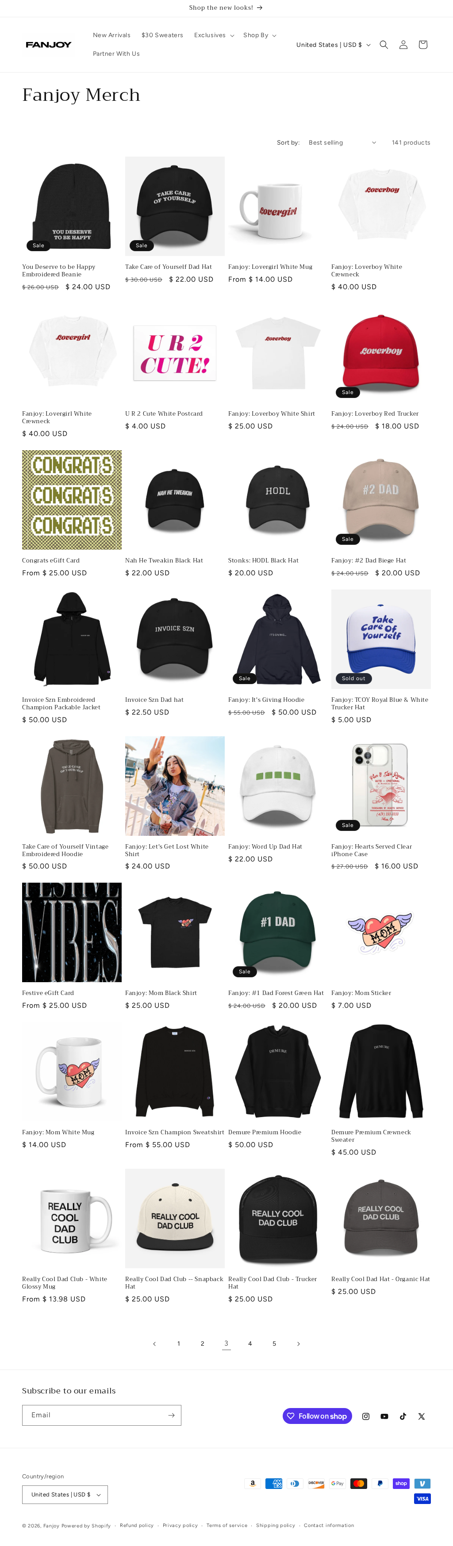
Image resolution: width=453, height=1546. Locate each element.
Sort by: (288, 142)
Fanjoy (51, 1526)
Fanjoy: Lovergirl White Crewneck (57, 417)
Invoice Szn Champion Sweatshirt (175, 1133)
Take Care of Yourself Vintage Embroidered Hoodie (65, 850)
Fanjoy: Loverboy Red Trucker (375, 414)
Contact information (329, 1525)
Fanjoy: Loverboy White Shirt (271, 414)
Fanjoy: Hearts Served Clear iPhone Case (371, 850)
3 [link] (226, 1343)
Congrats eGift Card (51, 561)
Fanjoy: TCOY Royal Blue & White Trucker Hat (380, 704)
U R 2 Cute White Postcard (164, 414)
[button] (213, 35)
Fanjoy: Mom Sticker (361, 993)
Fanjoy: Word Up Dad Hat (265, 847)
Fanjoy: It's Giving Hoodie (266, 700)
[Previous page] (155, 1344)
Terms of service (227, 1525)
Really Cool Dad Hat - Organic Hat (380, 1279)
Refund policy (137, 1525)
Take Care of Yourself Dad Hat (168, 267)
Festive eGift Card (48, 993)
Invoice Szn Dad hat (154, 700)
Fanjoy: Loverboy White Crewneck (366, 271)
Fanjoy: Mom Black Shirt (161, 993)
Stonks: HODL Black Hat (263, 561)
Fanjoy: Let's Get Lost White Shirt (167, 850)
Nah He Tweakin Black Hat (164, 561)
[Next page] (298, 1344)
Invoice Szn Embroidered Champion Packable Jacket (61, 704)
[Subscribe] (171, 1415)
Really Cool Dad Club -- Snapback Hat (174, 1283)
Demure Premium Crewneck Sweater (371, 1136)
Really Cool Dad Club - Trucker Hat (272, 1283)
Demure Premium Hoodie (265, 1133)
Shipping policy (276, 1525)
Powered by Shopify (86, 1526)
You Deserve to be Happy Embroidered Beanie (59, 271)
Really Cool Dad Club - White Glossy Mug (64, 1283)
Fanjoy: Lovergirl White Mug (270, 267)
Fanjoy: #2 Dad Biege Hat (368, 561)
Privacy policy (180, 1525)
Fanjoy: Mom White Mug (58, 1133)
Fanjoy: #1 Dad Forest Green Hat (276, 993)
